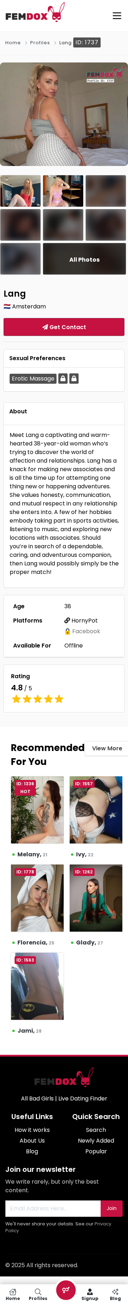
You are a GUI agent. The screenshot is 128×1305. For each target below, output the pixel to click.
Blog (115, 1298)
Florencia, (35, 942)
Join (112, 1208)
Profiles (40, 43)
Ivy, (85, 854)
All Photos (84, 260)
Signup (89, 1298)
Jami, (29, 1031)
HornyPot (84, 620)
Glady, (89, 942)
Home (13, 43)
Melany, (32, 854)
